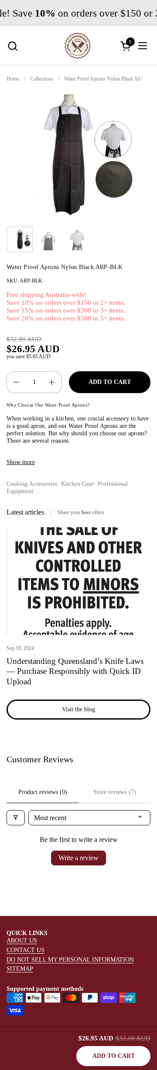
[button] (12, 45)
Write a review (78, 857)
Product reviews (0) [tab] (42, 792)
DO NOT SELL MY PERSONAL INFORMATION (70, 959)
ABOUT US (22, 940)
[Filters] (16, 817)
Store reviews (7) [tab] (114, 792)
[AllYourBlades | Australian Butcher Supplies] (77, 45)
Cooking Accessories (32, 483)
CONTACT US (25, 949)
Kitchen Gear (77, 483)
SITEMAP (20, 968)
